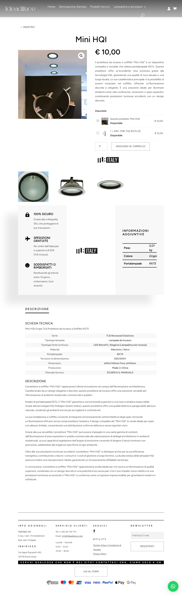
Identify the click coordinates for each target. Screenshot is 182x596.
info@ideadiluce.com (72, 536)
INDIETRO (29, 27)
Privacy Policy (99, 554)
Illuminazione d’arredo (72, 6)
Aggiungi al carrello (130, 146)
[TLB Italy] (108, 160)
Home (51, 6)
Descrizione (37, 309)
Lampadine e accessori (128, 6)
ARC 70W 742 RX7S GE (127, 131)
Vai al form (91, 571)
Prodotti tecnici (100, 6)
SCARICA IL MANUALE (120, 372)
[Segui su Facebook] (94, 531)
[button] (81, 55)
